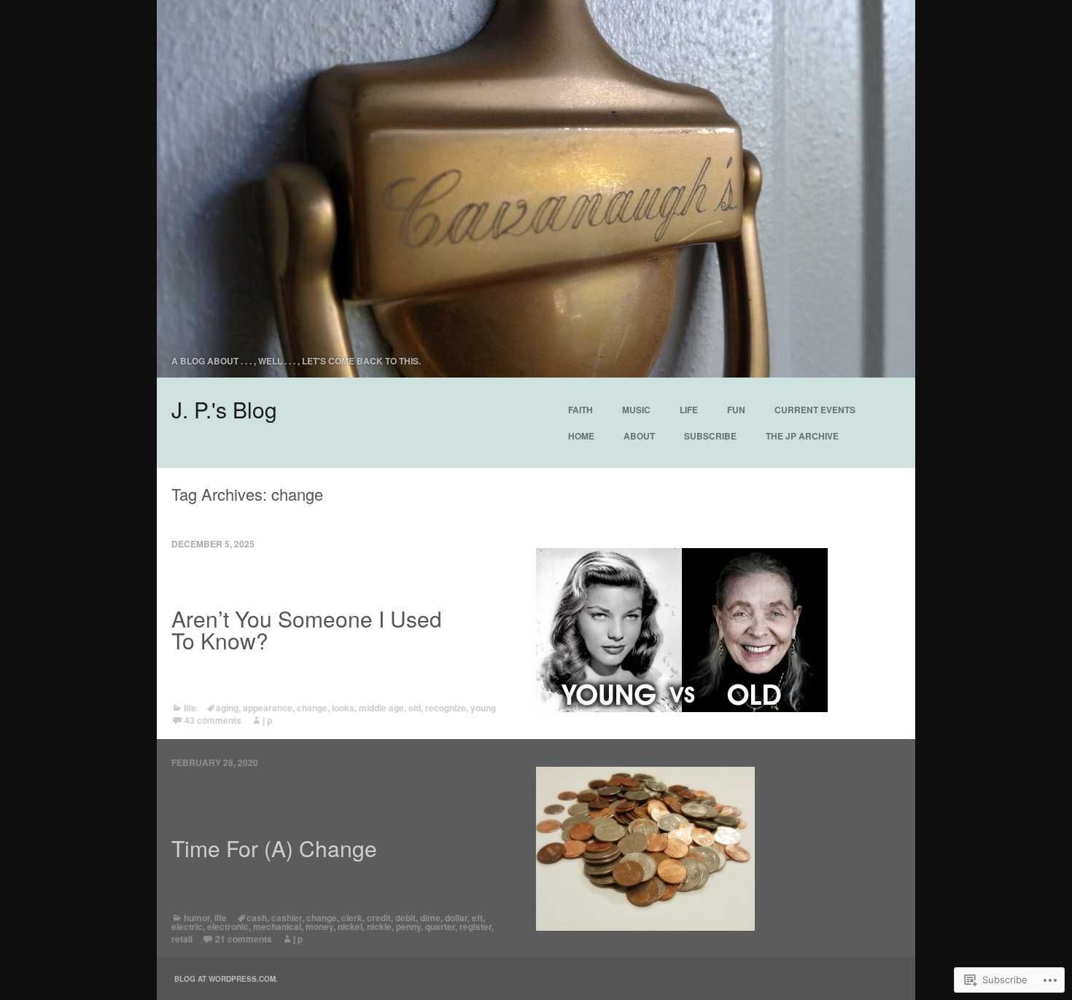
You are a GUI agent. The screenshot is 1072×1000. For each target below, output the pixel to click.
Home (581, 435)
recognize (445, 707)
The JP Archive (802, 435)
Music (636, 409)
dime (430, 917)
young (483, 707)
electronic (228, 926)
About (639, 435)
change (312, 707)
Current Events (814, 409)
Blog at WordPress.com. (226, 979)
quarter (440, 926)
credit (379, 917)
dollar (456, 917)
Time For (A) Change (274, 848)
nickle (379, 926)
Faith (580, 409)
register (475, 926)
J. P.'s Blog (224, 409)
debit (405, 917)
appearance (267, 707)
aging (227, 707)
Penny (408, 926)
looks (343, 707)
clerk (351, 917)
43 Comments (213, 720)
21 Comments (243, 938)
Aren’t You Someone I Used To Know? (306, 630)
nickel (350, 926)
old (414, 707)
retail (182, 938)
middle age (381, 707)
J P (267, 720)
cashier (286, 917)
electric (187, 926)
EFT (477, 917)
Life (689, 409)
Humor (197, 917)
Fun (736, 409)
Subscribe (710, 435)
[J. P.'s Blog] (536, 189)
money (319, 926)
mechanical (277, 926)
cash (256, 917)
